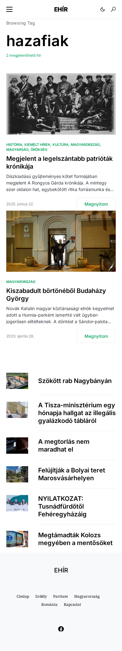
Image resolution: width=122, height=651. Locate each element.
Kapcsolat (72, 604)
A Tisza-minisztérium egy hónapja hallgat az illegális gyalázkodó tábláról (77, 412)
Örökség (39, 149)
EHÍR (61, 9)
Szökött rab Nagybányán (75, 381)
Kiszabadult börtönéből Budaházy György (56, 294)
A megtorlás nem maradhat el (63, 445)
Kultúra (61, 144)
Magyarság (17, 149)
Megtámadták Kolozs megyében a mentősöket (75, 539)
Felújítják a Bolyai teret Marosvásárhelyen (71, 474)
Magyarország (85, 144)
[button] (9, 9)
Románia (49, 604)
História (14, 144)
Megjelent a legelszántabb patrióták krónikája (59, 162)
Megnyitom (96, 204)
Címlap (23, 596)
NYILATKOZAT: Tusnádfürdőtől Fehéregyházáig (62, 506)
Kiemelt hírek (37, 144)
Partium (60, 596)
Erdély (41, 596)
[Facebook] (61, 629)
